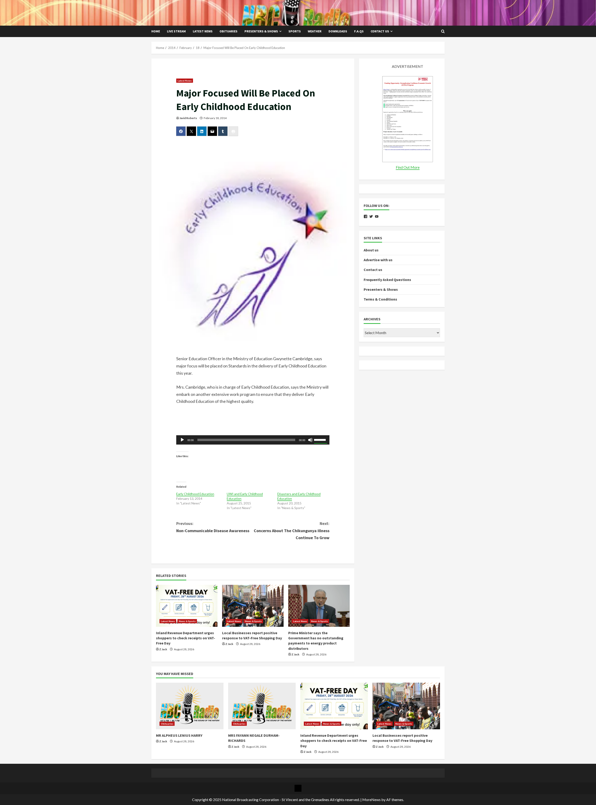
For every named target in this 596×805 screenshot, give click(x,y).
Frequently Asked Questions (387, 279)
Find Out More (408, 167)
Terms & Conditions (380, 299)
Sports (294, 31)
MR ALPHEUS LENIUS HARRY (179, 735)
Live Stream (176, 31)
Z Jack (163, 649)
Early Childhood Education (195, 494)
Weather (315, 31)
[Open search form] (443, 31)
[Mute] (310, 440)
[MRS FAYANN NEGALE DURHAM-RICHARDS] (262, 706)
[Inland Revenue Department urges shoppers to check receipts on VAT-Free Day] (186, 606)
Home (155, 31)
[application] (253, 440)
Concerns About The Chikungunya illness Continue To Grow (291, 530)
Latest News (203, 31)
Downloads (337, 31)
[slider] (320, 439)
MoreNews (371, 799)
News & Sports (187, 621)
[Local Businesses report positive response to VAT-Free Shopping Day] (253, 606)
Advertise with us (378, 259)
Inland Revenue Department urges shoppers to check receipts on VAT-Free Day (185, 638)
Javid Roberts (188, 118)
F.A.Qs (359, 31)
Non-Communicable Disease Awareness (212, 527)
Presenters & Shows (261, 31)
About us (371, 250)
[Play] (182, 440)
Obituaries (228, 31)
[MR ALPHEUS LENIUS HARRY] (190, 706)
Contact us (380, 31)
